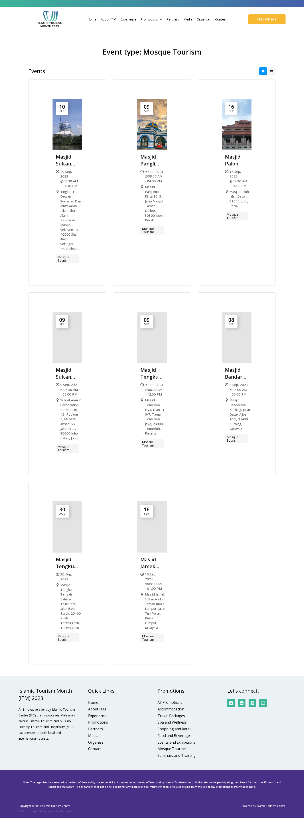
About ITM (108, 19)
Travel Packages (171, 715)
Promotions (149, 19)
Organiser (204, 19)
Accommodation (171, 709)
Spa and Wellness (172, 722)
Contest (221, 19)
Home (91, 19)
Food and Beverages (175, 735)
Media (187, 19)
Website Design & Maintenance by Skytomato (45, 811)
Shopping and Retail (174, 728)
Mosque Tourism (172, 748)
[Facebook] (231, 703)
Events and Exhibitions (176, 742)
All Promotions (170, 702)
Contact (94, 748)
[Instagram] (252, 703)
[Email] (263, 703)
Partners (173, 19)
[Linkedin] (241, 703)
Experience (128, 19)
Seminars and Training (177, 755)
